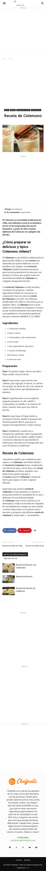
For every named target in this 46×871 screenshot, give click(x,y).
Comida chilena (36, 110)
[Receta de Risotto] (8, 579)
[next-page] (7, 600)
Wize (27, 868)
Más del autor (10, 558)
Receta (10, 59)
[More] (35, 530)
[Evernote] (9, 847)
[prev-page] (4, 600)
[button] (4, 3)
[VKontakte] (29, 847)
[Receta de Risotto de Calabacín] (8, 591)
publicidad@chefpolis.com (23, 840)
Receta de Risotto (24, 576)
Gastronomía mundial (23, 110)
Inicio (4, 59)
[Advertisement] (23, 32)
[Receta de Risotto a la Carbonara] (8, 568)
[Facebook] (16, 847)
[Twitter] (23, 847)
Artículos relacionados (15, 554)
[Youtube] (36, 847)
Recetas (27, 860)
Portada (19, 860)
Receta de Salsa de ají (35, 546)
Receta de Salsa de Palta (12, 546)
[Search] (42, 3)
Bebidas (13, 110)
